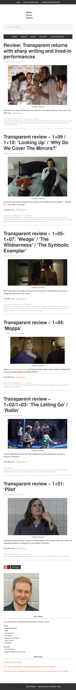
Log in (59, 686)
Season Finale (42, 221)
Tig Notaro (14, 125)
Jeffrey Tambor (9, 123)
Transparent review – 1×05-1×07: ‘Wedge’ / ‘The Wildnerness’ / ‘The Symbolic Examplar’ (36, 242)
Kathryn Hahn (37, 123)
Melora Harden (23, 221)
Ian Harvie (28, 308)
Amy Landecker (34, 121)
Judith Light (28, 123)
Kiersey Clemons (48, 123)
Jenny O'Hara (19, 123)
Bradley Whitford (48, 307)
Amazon (25, 121)
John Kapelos (57, 308)
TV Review (35, 119)
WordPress (53, 686)
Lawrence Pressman (10, 221)
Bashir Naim (44, 121)
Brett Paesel (57, 217)
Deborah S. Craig (9, 308)
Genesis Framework (43, 686)
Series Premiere (63, 556)
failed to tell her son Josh (17, 369)
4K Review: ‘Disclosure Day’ (13, 662)
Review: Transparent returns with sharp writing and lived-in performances (37, 51)
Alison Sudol (30, 470)
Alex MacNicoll (17, 121)
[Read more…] (18, 113)
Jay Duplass (68, 121)
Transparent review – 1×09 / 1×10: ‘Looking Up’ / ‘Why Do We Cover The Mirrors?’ (36, 142)
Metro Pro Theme (31, 686)
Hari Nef (60, 121)
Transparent (16, 119)
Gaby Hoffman (52, 121)
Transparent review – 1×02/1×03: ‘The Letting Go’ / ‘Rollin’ (36, 404)
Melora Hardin (59, 123)
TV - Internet (27, 119)
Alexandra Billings (29, 217)
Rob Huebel (33, 221)
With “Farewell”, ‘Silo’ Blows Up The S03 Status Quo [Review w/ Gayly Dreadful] (29, 666)
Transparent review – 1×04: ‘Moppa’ (34, 325)
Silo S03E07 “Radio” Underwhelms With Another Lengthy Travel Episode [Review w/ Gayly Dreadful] (36, 671)
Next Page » (16, 567)
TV (22, 119)
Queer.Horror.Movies (38, 15)
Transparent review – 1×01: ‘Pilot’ (34, 486)
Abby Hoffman (16, 556)
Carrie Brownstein (61, 307)
